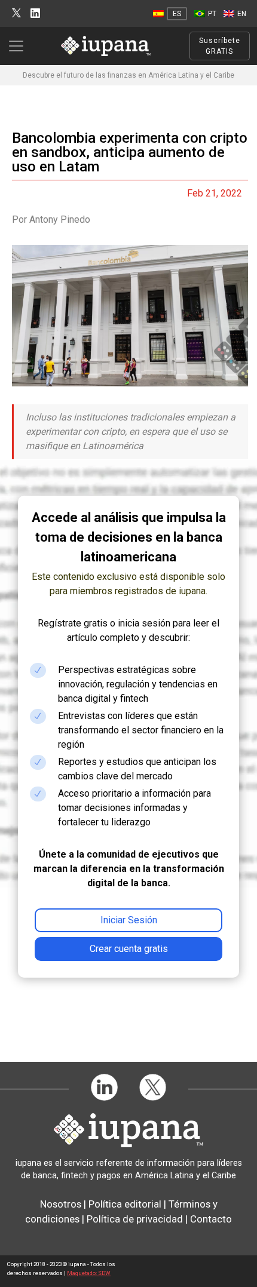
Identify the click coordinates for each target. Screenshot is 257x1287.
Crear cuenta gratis (129, 948)
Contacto (211, 1219)
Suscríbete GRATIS (219, 46)
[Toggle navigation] (19, 46)
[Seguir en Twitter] (16, 13)
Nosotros (60, 1204)
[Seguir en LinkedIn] (35, 13)
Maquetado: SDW (89, 1273)
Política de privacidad (135, 1219)
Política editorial (124, 1204)
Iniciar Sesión (128, 920)
